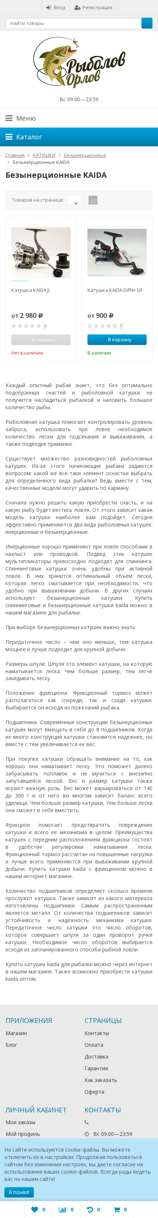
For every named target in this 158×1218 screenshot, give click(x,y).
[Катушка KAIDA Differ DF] (117, 252)
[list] (104, 200)
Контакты (97, 1033)
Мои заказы (20, 1122)
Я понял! (19, 1192)
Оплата (94, 1044)
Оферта (94, 1091)
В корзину (120, 339)
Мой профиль (23, 1133)
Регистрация (97, 7)
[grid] (93, 200)
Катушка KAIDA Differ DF (115, 290)
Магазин (16, 1033)
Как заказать (101, 1079)
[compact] (115, 200)
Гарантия (96, 1068)
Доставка (96, 1056)
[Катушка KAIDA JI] (41, 252)
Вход (59, 7)
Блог (11, 1044)
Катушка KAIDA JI (30, 290)
